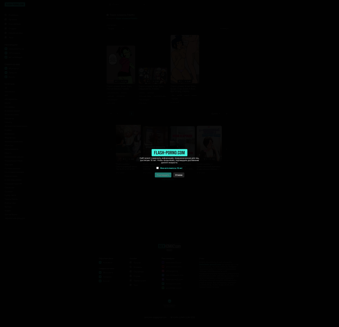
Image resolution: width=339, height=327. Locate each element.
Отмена (178, 175)
